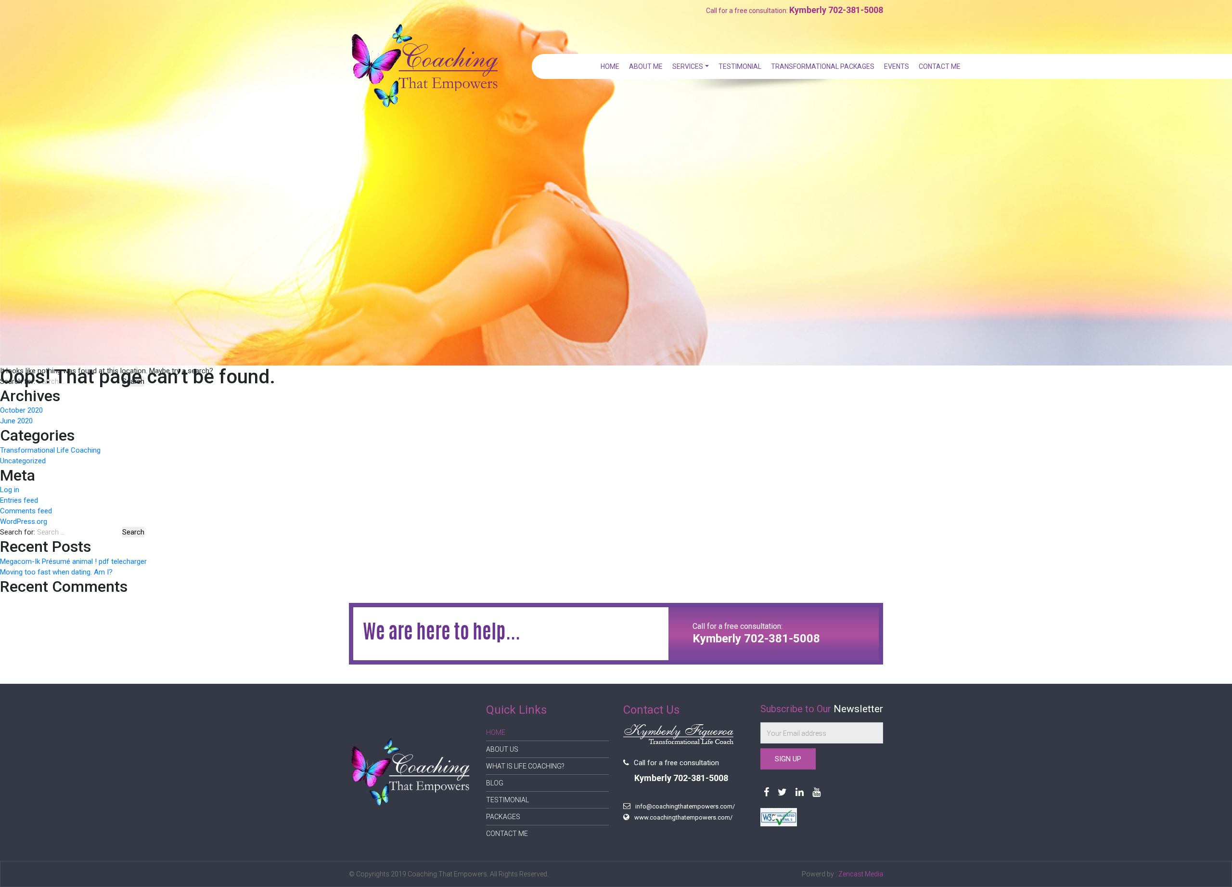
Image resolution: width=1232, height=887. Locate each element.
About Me (646, 66)
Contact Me (940, 66)
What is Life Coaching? (525, 766)
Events (896, 66)
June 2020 (16, 421)
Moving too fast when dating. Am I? (56, 572)
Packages (503, 817)
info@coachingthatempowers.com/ (685, 806)
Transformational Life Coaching (50, 450)
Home (610, 66)
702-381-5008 (855, 10)
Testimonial (740, 66)
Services (687, 66)
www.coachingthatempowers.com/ (683, 817)
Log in (9, 489)
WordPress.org (23, 521)
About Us (502, 749)
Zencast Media (860, 874)
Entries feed (19, 500)
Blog (494, 783)
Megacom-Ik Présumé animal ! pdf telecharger (73, 561)
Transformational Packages (822, 66)
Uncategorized (23, 461)
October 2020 (21, 410)
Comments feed (26, 511)
